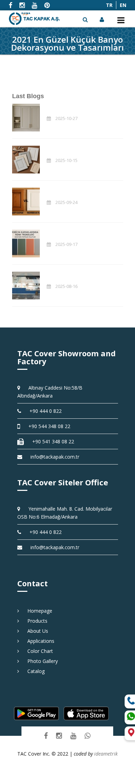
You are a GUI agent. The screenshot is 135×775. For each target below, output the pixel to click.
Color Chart (37, 651)
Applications (38, 641)
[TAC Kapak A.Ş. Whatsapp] (87, 735)
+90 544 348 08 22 (47, 426)
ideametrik (106, 753)
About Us (35, 631)
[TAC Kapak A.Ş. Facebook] (45, 735)
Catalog (33, 671)
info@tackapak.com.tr (54, 456)
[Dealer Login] (102, 19)
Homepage (37, 610)
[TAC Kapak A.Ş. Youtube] (73, 735)
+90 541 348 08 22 (50, 441)
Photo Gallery (40, 661)
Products (34, 621)
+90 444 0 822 (43, 411)
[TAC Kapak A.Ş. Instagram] (59, 735)
